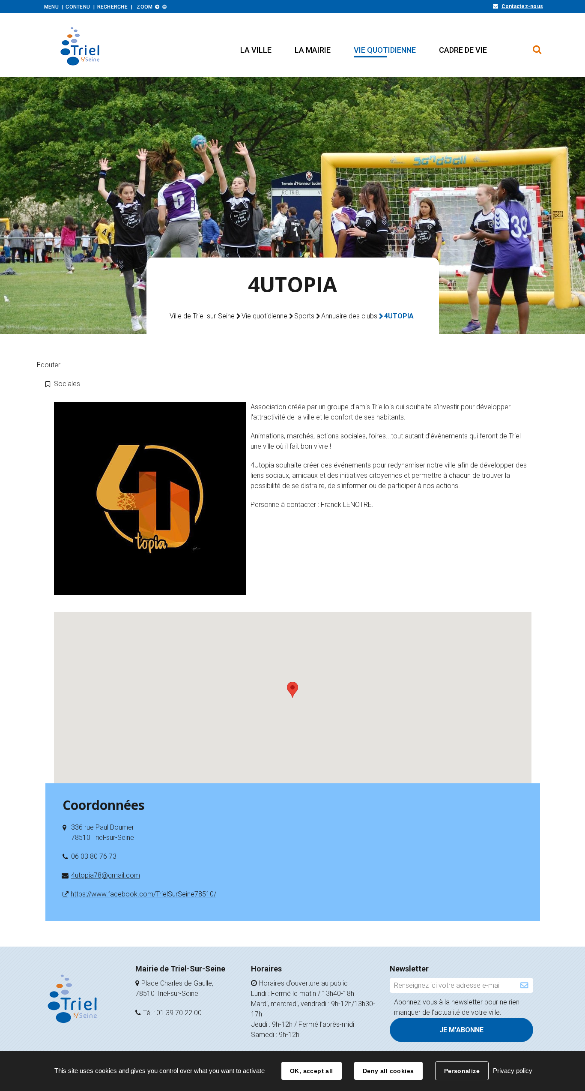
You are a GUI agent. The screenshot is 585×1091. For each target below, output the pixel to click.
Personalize (462, 1070)
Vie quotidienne (264, 316)
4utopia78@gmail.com (105, 875)
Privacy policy (512, 1070)
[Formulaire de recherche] (537, 45)
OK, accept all (311, 1070)
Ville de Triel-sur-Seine (202, 316)
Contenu (78, 7)
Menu (51, 7)
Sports (304, 316)
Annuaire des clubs (349, 316)
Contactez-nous (522, 6)
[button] (256, 50)
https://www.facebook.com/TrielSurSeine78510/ (143, 894)
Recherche (112, 7)
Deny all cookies (388, 1070)
